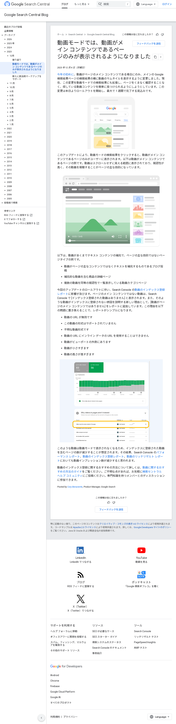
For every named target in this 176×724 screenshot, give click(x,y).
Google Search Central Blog (26, 15)
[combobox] (114, 4)
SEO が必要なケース (103, 631)
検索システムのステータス (106, 642)
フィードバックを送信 (149, 43)
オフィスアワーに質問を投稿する (68, 636)
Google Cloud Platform (62, 691)
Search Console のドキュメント (109, 647)
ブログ (64, 4)
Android (54, 675)
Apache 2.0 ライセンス (84, 527)
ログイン (167, 4)
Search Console (142, 631)
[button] (22, 35)
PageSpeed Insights (145, 642)
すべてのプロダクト (61, 702)
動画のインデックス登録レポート (103, 456)
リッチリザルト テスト (146, 636)
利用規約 (55, 716)
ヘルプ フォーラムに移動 (63, 631)
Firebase (55, 686)
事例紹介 (97, 653)
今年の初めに (65, 74)
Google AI (55, 697)
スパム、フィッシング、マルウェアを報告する (68, 643)
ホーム (60, 34)
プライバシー (70, 716)
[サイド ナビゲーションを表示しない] (41, 717)
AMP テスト (140, 647)
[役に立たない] (162, 34)
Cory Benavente (74, 486)
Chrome (54, 680)
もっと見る (80, 4)
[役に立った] (157, 34)
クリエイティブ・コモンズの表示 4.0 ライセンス (123, 524)
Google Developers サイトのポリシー (152, 527)
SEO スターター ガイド (104, 636)
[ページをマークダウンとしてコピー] (155, 57)
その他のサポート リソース (65, 650)
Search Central (37, 4)
